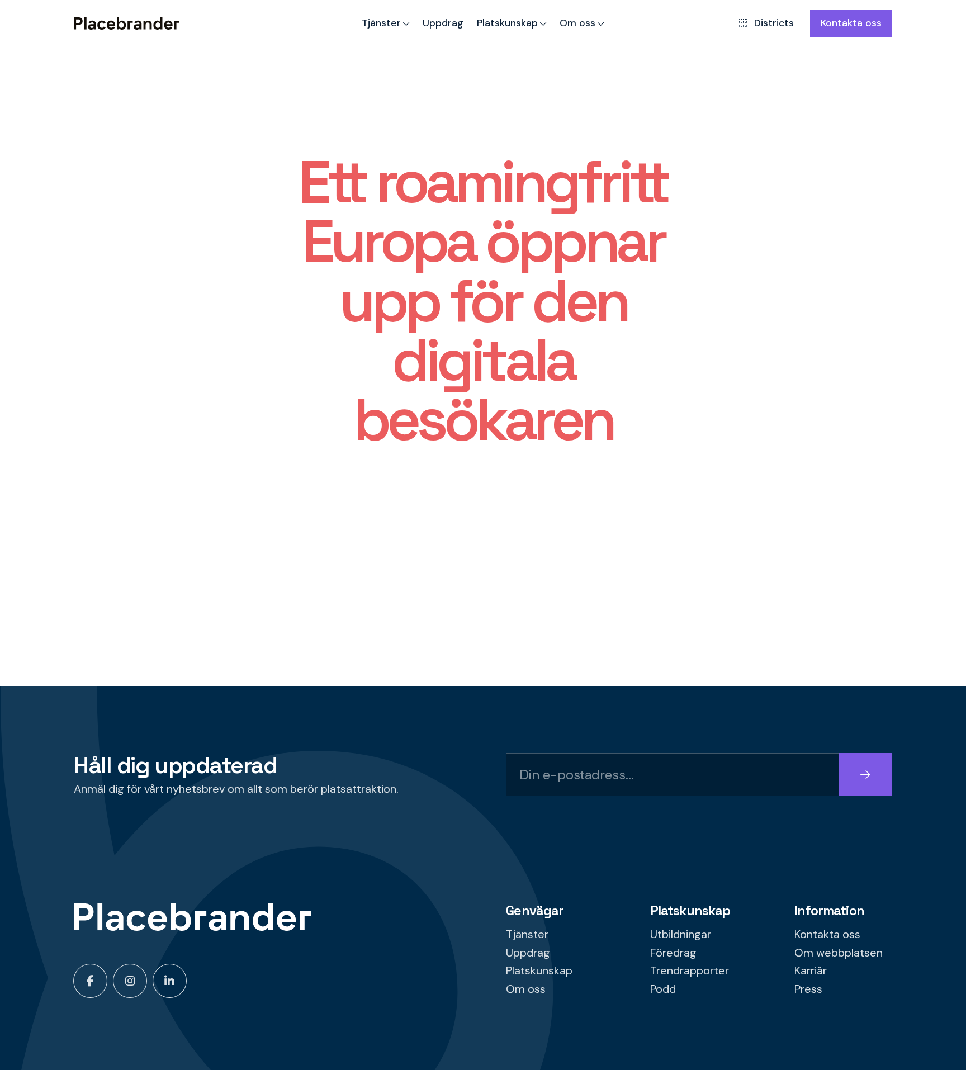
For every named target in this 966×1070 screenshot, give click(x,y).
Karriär (810, 970)
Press (808, 989)
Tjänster (381, 22)
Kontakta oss (851, 22)
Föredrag (673, 952)
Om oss (577, 22)
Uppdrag (443, 22)
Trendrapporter (689, 970)
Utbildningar (680, 934)
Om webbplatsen (838, 952)
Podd (663, 989)
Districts (774, 22)
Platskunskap (507, 22)
